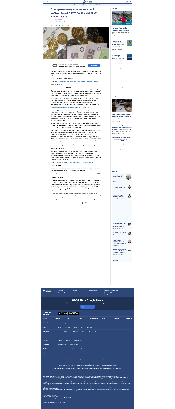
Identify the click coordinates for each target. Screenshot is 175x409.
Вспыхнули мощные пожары (118, 143)
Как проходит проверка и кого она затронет (122, 119)
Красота (74, 353)
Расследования (94, 318)
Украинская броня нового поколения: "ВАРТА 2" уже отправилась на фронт (119, 251)
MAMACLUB (73, 348)
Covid (80, 348)
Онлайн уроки (75, 331)
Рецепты (60, 340)
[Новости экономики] (84, 203)
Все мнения (115, 260)
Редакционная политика (60, 202)
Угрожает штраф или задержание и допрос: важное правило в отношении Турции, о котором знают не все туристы (122, 28)
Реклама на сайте (62, 292)
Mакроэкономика (74, 344)
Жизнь (80, 318)
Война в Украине (77, 4)
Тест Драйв (60, 335)
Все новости (129, 318)
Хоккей (75, 327)
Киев (59, 323)
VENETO (96, 4)
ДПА (83, 331)
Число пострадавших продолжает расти (121, 131)
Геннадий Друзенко (116, 236)
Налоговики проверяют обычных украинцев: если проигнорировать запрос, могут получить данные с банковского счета (121, 116)
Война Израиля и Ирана (87, 4)
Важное (114, 8)
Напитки (68, 340)
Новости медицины (62, 348)
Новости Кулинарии (78, 340)
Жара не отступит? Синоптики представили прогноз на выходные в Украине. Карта (119, 42)
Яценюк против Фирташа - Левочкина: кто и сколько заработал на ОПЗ (78, 174)
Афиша (59, 353)
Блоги (103, 318)
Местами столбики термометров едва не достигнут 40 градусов (117, 48)
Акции (79, 335)
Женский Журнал (90, 353)
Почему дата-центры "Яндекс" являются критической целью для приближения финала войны (118, 176)
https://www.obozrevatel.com (88, 376)
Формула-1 (89, 327)
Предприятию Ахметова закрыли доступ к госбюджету (73, 107)
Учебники (66, 331)
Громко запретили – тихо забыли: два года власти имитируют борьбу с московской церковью (119, 225)
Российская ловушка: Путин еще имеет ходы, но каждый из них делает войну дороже (119, 187)
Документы (75, 292)
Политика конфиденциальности (111, 290)
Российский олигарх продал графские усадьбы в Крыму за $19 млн (77, 81)
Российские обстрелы (104, 4)
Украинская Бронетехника (118, 254)
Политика (57, 318)
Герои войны (69, 4)
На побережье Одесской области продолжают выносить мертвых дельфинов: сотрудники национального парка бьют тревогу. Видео (118, 57)
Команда (75, 290)
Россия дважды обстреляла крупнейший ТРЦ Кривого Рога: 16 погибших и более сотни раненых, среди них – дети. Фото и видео (122, 127)
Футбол (59, 327)
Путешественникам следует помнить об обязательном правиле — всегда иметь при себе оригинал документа (121, 34)
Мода (82, 353)
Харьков (66, 323)
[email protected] (58, 398)
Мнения (114, 171)
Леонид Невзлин (116, 245)
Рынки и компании (58, 19)
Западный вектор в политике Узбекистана (118, 195)
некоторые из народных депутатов (68, 195)
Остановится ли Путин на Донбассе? (119, 233)
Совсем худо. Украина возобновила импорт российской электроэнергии (78, 145)
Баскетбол (67, 327)
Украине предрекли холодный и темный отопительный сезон (75, 162)
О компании (60, 290)
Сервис (86, 335)
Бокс (82, 327)
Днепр (82, 323)
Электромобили (70, 335)
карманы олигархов (61, 75)
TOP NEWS (115, 96)
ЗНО (89, 331)
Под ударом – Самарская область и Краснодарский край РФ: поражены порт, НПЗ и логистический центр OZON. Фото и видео (122, 139)
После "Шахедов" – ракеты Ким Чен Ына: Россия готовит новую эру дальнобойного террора (119, 242)
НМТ (95, 331)
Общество (116, 318)
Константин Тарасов (117, 179)
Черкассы (90, 323)
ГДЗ (59, 331)
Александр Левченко (117, 198)
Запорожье (74, 323)
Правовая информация (93, 290)
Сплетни (67, 353)
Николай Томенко (116, 228)
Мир (68, 318)
